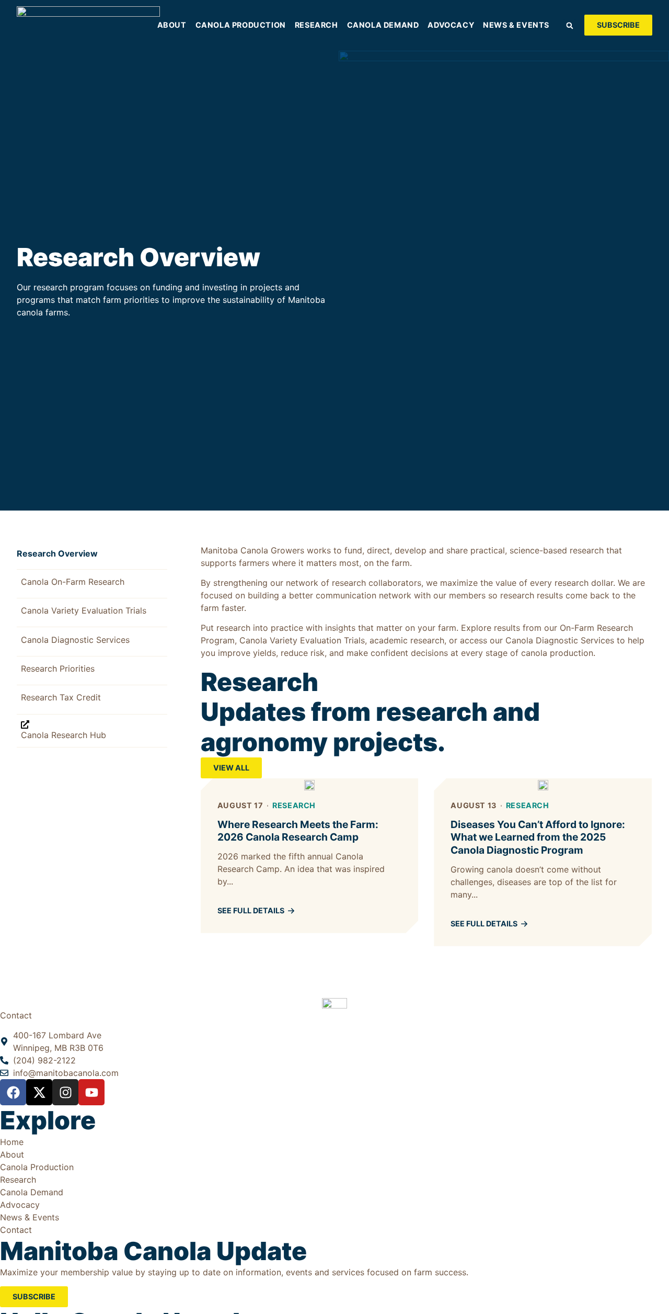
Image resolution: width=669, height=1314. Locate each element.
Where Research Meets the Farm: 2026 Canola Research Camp (297, 831)
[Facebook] (13, 1092)
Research (294, 805)
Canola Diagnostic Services (75, 640)
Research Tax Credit (61, 697)
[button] (569, 25)
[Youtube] (91, 1092)
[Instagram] (65, 1092)
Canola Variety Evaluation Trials (83, 610)
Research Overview (57, 553)
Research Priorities (58, 668)
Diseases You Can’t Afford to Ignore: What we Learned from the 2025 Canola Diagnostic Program (538, 837)
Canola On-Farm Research (72, 581)
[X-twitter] (39, 1092)
